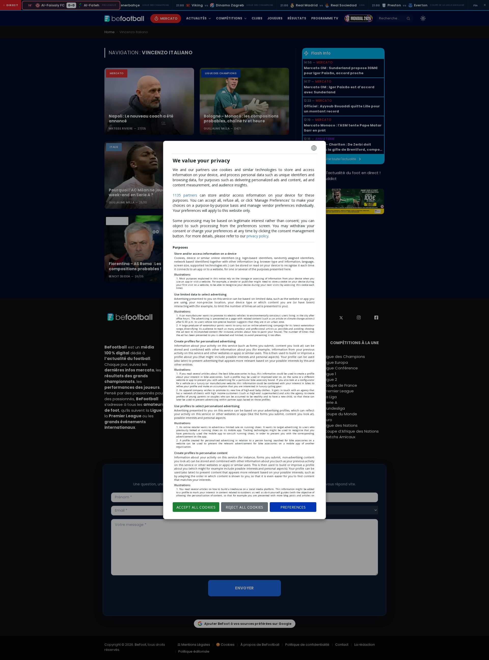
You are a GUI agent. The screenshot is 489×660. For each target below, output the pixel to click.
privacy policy (257, 236)
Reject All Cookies (244, 507)
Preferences (293, 507)
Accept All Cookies (196, 507)
